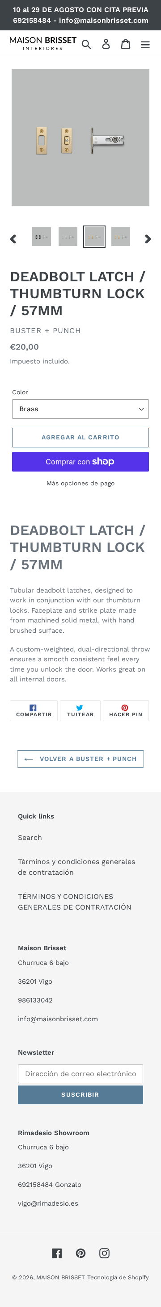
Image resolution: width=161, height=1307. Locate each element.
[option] (41, 236)
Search (30, 837)
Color (20, 392)
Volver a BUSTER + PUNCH (87, 758)
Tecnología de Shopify (118, 1277)
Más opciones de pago (80, 483)
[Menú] (145, 43)
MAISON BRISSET (60, 1277)
